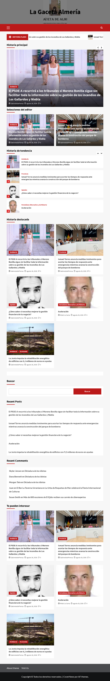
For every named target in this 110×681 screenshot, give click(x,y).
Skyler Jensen (15, 471)
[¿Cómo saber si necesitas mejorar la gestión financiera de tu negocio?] (13, 176)
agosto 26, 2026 (32, 103)
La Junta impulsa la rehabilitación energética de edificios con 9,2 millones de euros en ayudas (59, 208)
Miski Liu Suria (65, 315)
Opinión (24, 175)
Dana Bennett (15, 476)
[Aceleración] (13, 191)
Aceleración (26, 193)
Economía (32, 205)
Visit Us (25, 668)
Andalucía (13, 87)
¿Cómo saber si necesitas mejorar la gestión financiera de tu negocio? (49, 178)
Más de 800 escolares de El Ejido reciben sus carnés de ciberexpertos (54, 497)
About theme (13, 668)
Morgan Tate (15, 482)
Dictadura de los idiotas (35, 471)
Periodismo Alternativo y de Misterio (34, 190)
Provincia (62, 121)
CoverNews (68, 676)
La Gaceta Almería (55, 12)
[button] (9, 27)
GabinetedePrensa (17, 103)
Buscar (11, 381)
